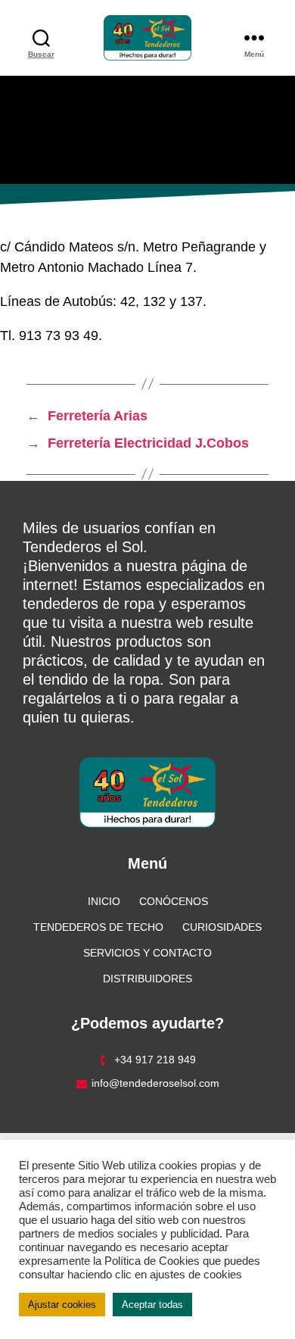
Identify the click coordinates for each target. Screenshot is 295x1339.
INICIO (104, 901)
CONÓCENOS (173, 901)
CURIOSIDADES (222, 927)
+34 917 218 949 (155, 1059)
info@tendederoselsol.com (155, 1083)
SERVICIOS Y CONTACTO (147, 953)
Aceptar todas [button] (152, 1304)
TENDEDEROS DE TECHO (98, 927)
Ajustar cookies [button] (62, 1304)
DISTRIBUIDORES (147, 978)
